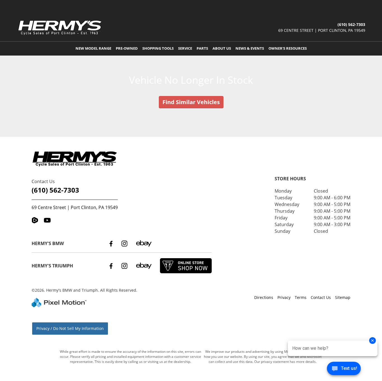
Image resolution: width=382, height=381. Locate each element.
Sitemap (342, 297)
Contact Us (321, 297)
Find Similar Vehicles (191, 102)
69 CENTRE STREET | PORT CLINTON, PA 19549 (321, 30)
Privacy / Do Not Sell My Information (70, 328)
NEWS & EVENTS (249, 48)
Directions (263, 297)
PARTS (202, 48)
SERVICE (185, 48)
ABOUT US (222, 48)
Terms (300, 297)
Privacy (284, 297)
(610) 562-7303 (55, 190)
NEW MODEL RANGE (93, 48)
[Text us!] (343, 369)
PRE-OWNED (127, 48)
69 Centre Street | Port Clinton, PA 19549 (75, 207)
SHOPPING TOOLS (158, 48)
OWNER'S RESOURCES (287, 48)
